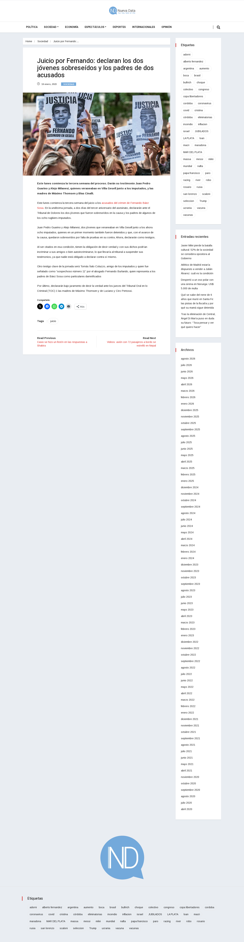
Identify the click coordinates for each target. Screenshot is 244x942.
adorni (186, 54)
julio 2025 (186, 442)
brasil (197, 75)
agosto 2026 (188, 358)
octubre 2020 (188, 783)
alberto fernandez (193, 61)
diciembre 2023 (189, 564)
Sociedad (50, 27)
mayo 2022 (187, 686)
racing (186, 180)
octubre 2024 (188, 500)
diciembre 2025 (189, 410)
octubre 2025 (188, 423)
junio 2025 (187, 448)
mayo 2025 (187, 455)
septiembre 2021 (190, 738)
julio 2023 (186, 596)
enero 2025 (187, 480)
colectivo (188, 89)
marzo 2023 (188, 622)
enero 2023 (187, 635)
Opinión (166, 27)
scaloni (206, 194)
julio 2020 (186, 802)
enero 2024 (187, 558)
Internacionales (143, 27)
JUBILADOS (201, 131)
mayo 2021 (187, 764)
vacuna (201, 207)
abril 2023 (186, 616)
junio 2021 (187, 757)
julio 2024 (186, 519)
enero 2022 (187, 712)
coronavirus (204, 103)
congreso (203, 89)
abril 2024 (186, 538)
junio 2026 (187, 371)
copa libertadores (193, 96)
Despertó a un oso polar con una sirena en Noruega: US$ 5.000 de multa (197, 284)
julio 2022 (186, 674)
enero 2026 (187, 403)
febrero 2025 (188, 474)
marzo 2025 (188, 468)
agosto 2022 (188, 667)
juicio (53, 321)
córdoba (188, 117)
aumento (204, 68)
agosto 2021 (188, 744)
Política (32, 27)
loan (202, 138)
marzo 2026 (188, 390)
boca (186, 75)
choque (201, 82)
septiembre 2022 (190, 661)
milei (210, 159)
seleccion (188, 201)
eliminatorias (205, 117)
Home (29, 41)
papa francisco (191, 173)
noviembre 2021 (190, 725)
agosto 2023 (188, 590)
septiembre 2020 (190, 789)
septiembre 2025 (190, 429)
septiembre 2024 (190, 506)
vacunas (188, 214)
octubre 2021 (188, 732)
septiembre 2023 (190, 583)
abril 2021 (186, 770)
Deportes (119, 27)
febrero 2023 (188, 629)
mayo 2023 (187, 609)
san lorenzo (190, 194)
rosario (187, 187)
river (198, 180)
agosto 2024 (188, 513)
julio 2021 (186, 751)
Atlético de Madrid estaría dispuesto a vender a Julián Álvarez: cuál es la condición (197, 269)
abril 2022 (186, 693)
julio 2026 (186, 365)
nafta (200, 166)
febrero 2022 (188, 706)
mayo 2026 (187, 378)
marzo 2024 (188, 545)
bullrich (187, 82)
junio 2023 (187, 603)
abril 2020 (186, 809)
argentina (188, 68)
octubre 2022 (188, 654)
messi (199, 159)
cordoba (188, 103)
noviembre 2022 (190, 648)
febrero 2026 (188, 397)
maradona (200, 145)
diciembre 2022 (189, 641)
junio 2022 (187, 680)
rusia (199, 187)
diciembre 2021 (189, 719)
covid (186, 110)
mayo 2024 (187, 532)
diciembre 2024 (189, 487)
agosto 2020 (188, 796)
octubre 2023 (188, 577)
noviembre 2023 (190, 571)
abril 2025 (186, 461)
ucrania (187, 207)
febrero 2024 (188, 551)
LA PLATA (188, 138)
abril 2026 (186, 384)
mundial (187, 166)
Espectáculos (94, 27)
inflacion (202, 124)
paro (207, 173)
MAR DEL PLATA (192, 152)
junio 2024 (187, 526)
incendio (188, 124)
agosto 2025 (188, 435)
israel (186, 131)
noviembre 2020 (190, 777)
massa (187, 159)
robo (208, 180)
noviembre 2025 (190, 416)
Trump (203, 201)
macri (186, 145)
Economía (71, 27)
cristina (199, 110)
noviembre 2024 (190, 493)
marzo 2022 (188, 699)
